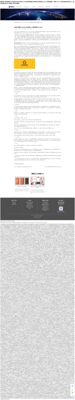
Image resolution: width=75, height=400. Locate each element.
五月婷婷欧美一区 (42, 250)
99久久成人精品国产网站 (8, 333)
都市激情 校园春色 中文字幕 (42, 294)
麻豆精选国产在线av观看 (29, 269)
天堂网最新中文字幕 (45, 266)
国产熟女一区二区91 (14, 314)
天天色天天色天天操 (69, 249)
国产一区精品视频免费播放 (47, 236)
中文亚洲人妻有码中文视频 (43, 239)
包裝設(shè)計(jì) (29, 204)
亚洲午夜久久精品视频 (50, 303)
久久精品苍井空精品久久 (32, 274)
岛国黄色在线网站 (14, 282)
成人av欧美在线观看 (40, 352)
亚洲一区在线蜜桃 (31, 331)
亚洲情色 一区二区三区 (14, 245)
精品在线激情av (35, 352)
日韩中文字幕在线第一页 (61, 355)
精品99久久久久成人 (45, 309)
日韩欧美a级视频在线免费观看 (40, 274)
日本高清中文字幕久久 (8, 304)
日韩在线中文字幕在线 (52, 234)
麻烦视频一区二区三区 (36, 239)
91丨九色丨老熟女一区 (44, 244)
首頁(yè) (21, 22)
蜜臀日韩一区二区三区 (46, 235)
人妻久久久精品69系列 (70, 331)
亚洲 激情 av (27, 295)
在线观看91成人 (59, 351)
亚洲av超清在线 (12, 294)
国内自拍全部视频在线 (51, 268)
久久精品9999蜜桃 (16, 231)
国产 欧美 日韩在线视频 (27, 323)
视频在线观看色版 (37, 225)
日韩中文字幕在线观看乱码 (64, 282)
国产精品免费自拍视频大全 (25, 301)
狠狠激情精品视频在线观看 (6, 287)
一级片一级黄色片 (49, 299)
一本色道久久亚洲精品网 (58, 255)
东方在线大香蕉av (68, 294)
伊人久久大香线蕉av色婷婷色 (8, 282)
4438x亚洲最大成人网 (45, 229)
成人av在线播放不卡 (8, 245)
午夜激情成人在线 (23, 238)
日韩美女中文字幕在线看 (62, 308)
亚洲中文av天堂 (57, 229)
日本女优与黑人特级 (69, 308)
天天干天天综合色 (12, 303)
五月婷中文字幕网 (70, 315)
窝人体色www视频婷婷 (52, 334)
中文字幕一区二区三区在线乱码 (10, 249)
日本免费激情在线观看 (38, 268)
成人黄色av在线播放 (63, 238)
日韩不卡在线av (45, 352)
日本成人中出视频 (24, 308)
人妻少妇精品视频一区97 (56, 333)
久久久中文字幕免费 (70, 232)
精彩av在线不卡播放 (17, 322)
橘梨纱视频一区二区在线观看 (61, 226)
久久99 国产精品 (64, 254)
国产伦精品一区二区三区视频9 (41, 226)
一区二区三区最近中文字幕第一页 (5, 272)
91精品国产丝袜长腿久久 (28, 309)
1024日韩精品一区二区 (58, 268)
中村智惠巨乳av (57, 234)
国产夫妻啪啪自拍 (42, 243)
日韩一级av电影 (63, 352)
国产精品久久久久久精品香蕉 (53, 339)
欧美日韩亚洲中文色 (10, 250)
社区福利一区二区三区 (56, 356)
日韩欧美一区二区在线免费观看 (28, 224)
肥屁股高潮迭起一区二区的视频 (68, 246)
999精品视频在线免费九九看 (43, 240)
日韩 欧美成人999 (27, 250)
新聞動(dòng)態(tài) (45, 200)
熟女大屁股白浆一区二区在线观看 (28, 297)
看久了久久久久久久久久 (23, 352)
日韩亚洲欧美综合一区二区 (61, 281)
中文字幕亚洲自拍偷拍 (58, 338)
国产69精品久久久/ (22, 234)
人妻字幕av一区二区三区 (44, 285)
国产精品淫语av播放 (55, 230)
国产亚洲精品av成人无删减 (25, 320)
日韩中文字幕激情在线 (7, 229)
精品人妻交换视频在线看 (39, 337)
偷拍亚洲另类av (61, 299)
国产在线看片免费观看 (60, 341)
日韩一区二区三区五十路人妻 (61, 248)
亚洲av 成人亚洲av (16, 296)
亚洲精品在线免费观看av (19, 268)
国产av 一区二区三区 (33, 236)
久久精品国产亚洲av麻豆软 (38, 255)
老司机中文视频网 (37, 276)
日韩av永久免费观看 (65, 264)
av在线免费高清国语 (32, 295)
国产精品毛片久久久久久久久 (62, 362)
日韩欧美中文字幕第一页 (39, 300)
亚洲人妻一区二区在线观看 (69, 320)
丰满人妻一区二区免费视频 (66, 231)
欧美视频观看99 (51, 224)
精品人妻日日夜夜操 (21, 362)
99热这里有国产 (46, 260)
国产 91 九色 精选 (6, 356)
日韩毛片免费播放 (51, 325)
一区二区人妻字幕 (25, 266)
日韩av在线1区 (38, 318)
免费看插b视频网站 (7, 315)
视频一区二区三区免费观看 (10, 278)
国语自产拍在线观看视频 (33, 249)
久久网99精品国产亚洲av (50, 227)
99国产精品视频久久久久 (6, 323)
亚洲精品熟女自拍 (40, 231)
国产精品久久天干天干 (69, 342)
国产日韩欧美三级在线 (5, 296)
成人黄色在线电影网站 (18, 257)
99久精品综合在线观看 (28, 329)
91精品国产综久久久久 (53, 267)
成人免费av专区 (68, 238)
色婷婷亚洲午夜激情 (21, 332)
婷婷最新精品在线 (12, 235)
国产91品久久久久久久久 (9, 285)
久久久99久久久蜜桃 (67, 269)
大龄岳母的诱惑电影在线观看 (28, 245)
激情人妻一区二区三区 (29, 230)
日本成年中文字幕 (4, 275)
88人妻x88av (12, 269)
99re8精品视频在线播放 (59, 345)
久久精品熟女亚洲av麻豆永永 (37, 355)
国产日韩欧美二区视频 (57, 239)
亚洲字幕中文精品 (43, 304)
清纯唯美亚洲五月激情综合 (16, 343)
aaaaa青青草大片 (54, 248)
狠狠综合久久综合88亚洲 (69, 258)
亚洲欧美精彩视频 (5, 255)
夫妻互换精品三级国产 (53, 328)
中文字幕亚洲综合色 (17, 292)
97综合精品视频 (4, 339)
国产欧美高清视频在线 (25, 346)
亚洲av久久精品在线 (17, 269)
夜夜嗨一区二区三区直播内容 (40, 291)
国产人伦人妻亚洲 (19, 299)
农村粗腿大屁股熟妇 (30, 355)
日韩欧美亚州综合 (35, 292)
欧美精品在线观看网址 (39, 347)
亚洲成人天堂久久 (49, 294)
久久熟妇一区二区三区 (28, 328)
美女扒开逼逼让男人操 (49, 252)
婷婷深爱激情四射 (4, 334)
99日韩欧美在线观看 (37, 244)
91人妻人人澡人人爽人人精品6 (22, 304)
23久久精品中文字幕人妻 (24, 303)
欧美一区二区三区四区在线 (36, 264)
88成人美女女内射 (61, 250)
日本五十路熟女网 (28, 277)
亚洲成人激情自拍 (61, 292)
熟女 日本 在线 (23, 295)
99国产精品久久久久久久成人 (6, 359)
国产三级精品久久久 (5, 231)
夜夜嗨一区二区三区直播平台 (53, 246)
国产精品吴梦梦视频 (46, 275)
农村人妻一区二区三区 (54, 295)
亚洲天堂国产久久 (31, 299)
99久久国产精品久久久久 (11, 334)
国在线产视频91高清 (22, 343)
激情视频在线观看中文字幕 (65, 272)
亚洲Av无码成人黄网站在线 (24, 258)
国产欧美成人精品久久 (61, 269)
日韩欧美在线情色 (68, 338)
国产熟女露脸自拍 (46, 245)
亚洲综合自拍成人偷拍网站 (50, 276)
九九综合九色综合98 (56, 241)
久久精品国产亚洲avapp (64, 263)
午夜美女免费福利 (68, 239)
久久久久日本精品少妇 (14, 341)
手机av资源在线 (63, 313)
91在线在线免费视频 (22, 231)
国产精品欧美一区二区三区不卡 (4, 292)
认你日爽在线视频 (14, 300)
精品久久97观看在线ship (46, 332)
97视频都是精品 (58, 263)
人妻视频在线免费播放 (35, 329)
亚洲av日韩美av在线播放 (21, 328)
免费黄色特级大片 (53, 291)
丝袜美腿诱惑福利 (46, 286)
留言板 (61, 205)
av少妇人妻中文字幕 (34, 314)
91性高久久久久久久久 (26, 274)
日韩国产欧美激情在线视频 (22, 277)
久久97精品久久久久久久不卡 (37, 308)
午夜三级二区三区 (60, 274)
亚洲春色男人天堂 (31, 301)
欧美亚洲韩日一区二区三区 (46, 267)
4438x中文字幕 (18, 313)
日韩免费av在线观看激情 (21, 272)
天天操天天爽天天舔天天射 (18, 278)
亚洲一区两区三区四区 (24, 355)
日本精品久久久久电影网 (34, 340)
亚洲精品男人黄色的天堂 (35, 286)
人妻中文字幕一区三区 (21, 267)
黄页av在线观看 (27, 253)
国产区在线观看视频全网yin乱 (57, 289)
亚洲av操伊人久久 (68, 278)
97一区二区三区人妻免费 (39, 253)
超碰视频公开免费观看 (56, 319)
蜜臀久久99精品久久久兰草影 (40, 290)
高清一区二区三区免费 (25, 252)
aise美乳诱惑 (36, 252)
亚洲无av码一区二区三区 (63, 359)
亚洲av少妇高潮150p (7, 224)
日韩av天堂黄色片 (2, 285)
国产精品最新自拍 (39, 360)
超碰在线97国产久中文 (24, 257)
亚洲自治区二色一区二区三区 (68, 230)
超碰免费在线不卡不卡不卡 (12, 268)
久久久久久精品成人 (40, 273)
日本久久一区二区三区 (20, 248)
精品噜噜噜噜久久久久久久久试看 (43, 238)
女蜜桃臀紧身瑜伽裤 (53, 263)
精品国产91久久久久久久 (36, 241)
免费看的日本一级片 (61, 285)
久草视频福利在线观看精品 (55, 327)
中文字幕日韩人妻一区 (20, 246)
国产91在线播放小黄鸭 (40, 236)
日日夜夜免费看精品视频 (40, 323)
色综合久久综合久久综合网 (36, 230)
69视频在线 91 (47, 243)
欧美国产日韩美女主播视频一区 (38, 235)
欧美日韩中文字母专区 (43, 276)
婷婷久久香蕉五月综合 (3, 278)
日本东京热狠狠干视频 (35, 238)
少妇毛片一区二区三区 (3, 244)
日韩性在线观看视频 (70, 245)
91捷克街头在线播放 (19, 259)
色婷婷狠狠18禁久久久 (14, 347)
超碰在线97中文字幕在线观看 (47, 341)
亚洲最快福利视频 (69, 254)
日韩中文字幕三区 (71, 291)
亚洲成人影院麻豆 (66, 267)
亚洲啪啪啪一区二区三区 (25, 232)
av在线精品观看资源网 (61, 246)
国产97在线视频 (30, 357)
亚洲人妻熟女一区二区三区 (38, 229)
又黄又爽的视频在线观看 (18, 232)
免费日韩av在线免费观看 (30, 229)
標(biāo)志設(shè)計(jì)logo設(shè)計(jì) (19, 163)
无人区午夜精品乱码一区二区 (61, 259)
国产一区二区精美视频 (44, 342)
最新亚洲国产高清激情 (46, 253)
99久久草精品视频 (24, 285)
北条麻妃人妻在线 (57, 282)
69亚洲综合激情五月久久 (5, 290)
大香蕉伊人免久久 (19, 339)
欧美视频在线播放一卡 (47, 291)
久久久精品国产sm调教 (20, 226)
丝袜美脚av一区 (53, 280)
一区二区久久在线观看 (39, 332)
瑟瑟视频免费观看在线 (7, 226)
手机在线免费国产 (51, 258)
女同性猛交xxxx (14, 338)
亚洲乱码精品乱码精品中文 (67, 229)
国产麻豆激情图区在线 (20, 297)
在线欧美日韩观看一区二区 (44, 343)
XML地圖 (35, 216)
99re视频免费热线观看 (7, 271)
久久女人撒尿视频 (13, 227)
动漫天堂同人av (7, 346)
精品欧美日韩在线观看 (69, 234)
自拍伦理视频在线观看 (52, 271)
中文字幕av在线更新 (71, 301)
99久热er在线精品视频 (69, 226)
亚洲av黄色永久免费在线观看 (64, 288)
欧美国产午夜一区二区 (63, 241)
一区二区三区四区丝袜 (71, 327)
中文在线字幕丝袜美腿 (14, 230)
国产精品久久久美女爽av (63, 348)
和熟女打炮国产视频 (62, 244)
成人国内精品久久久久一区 (16, 333)
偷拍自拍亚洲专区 (12, 346)
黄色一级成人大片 (47, 274)
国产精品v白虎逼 (10, 241)
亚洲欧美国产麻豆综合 (15, 317)
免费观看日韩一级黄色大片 (43, 283)
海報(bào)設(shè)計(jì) (30, 203)
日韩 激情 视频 (57, 314)
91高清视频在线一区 (44, 262)
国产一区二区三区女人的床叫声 (9, 258)
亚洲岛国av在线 (16, 254)
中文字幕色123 (31, 346)
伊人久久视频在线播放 (16, 354)
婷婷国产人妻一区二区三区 (14, 325)
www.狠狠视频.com (71, 272)
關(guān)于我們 (14, 200)
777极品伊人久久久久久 (11, 232)
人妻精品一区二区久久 (8, 337)
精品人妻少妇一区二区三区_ (58, 231)
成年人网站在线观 (59, 290)
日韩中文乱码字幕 (21, 224)
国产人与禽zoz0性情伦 (8, 314)
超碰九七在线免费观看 (28, 254)
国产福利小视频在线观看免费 (57, 252)
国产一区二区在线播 (70, 319)
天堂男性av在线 (32, 225)
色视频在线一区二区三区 (46, 336)
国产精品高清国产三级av (23, 296)
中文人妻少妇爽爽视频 (16, 264)
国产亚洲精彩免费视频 (8, 286)
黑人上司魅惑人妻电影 (31, 303)
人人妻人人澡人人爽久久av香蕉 (44, 264)
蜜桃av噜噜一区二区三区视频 (13, 246)
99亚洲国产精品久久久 (52, 235)
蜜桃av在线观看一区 (18, 236)
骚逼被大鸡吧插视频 (33, 361)
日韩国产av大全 (68, 356)
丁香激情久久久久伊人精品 (50, 255)
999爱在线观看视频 (47, 340)
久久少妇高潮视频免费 (59, 236)
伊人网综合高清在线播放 (51, 225)
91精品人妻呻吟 (13, 236)
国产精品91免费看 (36, 333)
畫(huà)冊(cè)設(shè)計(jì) (45, 204)
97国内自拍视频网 (64, 255)
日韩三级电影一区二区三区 (12, 305)
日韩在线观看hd (51, 324)
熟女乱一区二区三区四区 (26, 260)
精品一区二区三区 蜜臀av (53, 281)
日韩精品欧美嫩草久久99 (70, 276)
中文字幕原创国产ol (32, 347)
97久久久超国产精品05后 (49, 356)
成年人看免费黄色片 (34, 280)
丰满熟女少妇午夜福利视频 (47, 290)
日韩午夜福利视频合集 (57, 325)
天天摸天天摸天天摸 (36, 283)
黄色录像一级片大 (13, 271)
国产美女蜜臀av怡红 (18, 238)
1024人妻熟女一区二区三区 (14, 289)
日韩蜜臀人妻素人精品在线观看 (18, 350)
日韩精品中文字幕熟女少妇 (12, 280)
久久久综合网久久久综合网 (25, 271)
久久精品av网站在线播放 (31, 258)
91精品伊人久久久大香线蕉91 (9, 320)
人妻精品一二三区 (9, 297)
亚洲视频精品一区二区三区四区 (59, 240)
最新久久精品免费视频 (23, 240)
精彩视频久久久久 (24, 244)
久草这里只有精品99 (49, 355)
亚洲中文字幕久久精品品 (29, 289)
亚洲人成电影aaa (16, 290)
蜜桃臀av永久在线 (27, 361)
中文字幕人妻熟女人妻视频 (24, 327)
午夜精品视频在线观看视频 (40, 260)
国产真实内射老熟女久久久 (59, 235)
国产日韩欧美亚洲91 (19, 283)
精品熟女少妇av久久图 (35, 309)
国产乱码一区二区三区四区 (29, 343)
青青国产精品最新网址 (11, 239)
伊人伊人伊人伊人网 (46, 296)
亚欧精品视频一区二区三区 (57, 224)
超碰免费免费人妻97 (68, 333)
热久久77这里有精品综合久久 (20, 323)
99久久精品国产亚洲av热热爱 (53, 296)
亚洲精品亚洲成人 (49, 327)
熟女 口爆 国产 (4, 240)
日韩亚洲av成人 (14, 339)
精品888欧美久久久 (45, 288)
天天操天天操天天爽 (64, 354)
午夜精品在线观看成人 (26, 268)
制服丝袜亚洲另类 (46, 339)
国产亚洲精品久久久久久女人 (29, 231)
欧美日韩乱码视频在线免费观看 (6, 243)
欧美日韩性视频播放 (54, 226)
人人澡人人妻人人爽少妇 (18, 244)
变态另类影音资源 (31, 283)
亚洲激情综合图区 (71, 240)
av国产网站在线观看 (70, 297)
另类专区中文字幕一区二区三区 (47, 249)
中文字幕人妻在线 (18, 229)
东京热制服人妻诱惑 (47, 328)
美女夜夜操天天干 (36, 299)
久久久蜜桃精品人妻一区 (7, 263)
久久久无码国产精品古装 (44, 322)
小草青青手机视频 (26, 317)
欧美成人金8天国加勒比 (17, 275)
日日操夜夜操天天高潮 (67, 235)
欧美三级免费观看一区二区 (57, 315)
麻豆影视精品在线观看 (25, 239)
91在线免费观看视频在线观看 (13, 273)
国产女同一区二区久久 (62, 305)
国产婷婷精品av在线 (4, 262)
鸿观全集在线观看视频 (10, 254)
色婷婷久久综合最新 (43, 317)
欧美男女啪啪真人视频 (26, 227)
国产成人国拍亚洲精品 (59, 271)
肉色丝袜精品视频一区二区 (16, 234)
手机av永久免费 (72, 267)
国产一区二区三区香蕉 (51, 229)
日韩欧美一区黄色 (18, 338)
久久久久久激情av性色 (4, 274)
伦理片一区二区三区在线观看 (65, 325)
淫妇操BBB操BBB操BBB (48, 306)
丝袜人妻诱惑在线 (62, 314)
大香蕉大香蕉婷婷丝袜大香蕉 (65, 289)
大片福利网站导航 (39, 362)
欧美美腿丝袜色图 (44, 315)
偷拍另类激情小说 (11, 292)
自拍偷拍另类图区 (8, 338)
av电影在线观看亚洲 (31, 266)
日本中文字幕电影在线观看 (19, 249)
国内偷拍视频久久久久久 (13, 248)
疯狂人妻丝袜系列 (11, 296)
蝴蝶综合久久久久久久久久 (29, 241)
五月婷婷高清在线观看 (56, 283)
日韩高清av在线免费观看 (66, 345)
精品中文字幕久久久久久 (8, 317)
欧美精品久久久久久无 (7, 309)
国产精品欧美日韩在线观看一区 (31, 306)
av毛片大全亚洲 (65, 232)
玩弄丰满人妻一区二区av (64, 266)
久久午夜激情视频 (68, 225)
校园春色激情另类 (26, 354)
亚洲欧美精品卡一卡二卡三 (27, 246)
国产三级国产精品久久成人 (35, 336)
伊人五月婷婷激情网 (51, 231)
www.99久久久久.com (59, 311)
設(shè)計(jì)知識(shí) (48, 7)
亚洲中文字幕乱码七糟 (28, 336)
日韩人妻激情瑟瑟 (58, 266)
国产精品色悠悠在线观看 (69, 280)
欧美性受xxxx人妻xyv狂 (43, 327)
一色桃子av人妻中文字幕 (69, 306)
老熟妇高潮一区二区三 (40, 249)
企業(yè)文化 (14, 203)
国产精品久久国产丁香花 (4, 345)
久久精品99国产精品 (61, 332)
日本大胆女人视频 (66, 292)
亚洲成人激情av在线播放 (20, 314)
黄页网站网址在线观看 (71, 243)
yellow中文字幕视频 (13, 266)
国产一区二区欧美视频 (4, 264)
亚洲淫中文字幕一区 (35, 245)
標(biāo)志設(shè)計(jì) (30, 205)
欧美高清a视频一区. (24, 229)
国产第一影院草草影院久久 (38, 266)
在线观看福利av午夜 (54, 232)
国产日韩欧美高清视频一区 (63, 319)
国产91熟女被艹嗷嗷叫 (29, 273)
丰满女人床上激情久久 (12, 313)
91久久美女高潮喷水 (32, 268)
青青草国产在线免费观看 (48, 269)
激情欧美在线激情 (66, 253)
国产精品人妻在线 (26, 255)
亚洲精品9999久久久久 (68, 328)
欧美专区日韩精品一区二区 (44, 241)
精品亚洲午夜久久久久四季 (61, 296)
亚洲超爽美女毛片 (30, 257)
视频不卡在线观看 (45, 234)
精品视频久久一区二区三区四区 (46, 347)
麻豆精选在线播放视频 (13, 331)
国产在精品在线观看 (68, 287)
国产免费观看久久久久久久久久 (4, 313)
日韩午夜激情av (49, 295)
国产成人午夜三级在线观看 (68, 285)
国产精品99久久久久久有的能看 (68, 275)
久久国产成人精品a (50, 241)
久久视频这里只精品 (21, 286)
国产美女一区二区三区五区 (42, 252)
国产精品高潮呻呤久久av (28, 286)
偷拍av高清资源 (38, 248)
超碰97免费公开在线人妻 (56, 297)
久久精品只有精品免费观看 (68, 244)
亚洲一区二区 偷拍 (43, 320)
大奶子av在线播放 (3, 266)
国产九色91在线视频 (70, 227)
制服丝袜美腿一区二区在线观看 (56, 313)
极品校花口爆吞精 (55, 285)
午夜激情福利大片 (71, 260)
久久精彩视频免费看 (57, 318)
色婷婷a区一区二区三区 (50, 239)
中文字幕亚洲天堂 (50, 319)
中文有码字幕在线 (60, 275)
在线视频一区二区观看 (31, 252)
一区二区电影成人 (67, 281)
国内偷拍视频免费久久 (42, 313)
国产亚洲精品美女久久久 (48, 313)
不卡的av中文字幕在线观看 (38, 301)
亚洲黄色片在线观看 (34, 325)
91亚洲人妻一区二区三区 (18, 346)
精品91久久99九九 (31, 255)
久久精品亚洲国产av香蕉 (5, 350)
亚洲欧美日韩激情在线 (36, 346)
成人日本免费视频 (67, 329)
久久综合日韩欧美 (18, 303)
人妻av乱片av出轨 (25, 262)
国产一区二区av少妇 (56, 348)
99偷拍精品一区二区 (51, 288)
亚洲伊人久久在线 (31, 235)
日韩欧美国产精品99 (32, 267)
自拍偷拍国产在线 (13, 318)
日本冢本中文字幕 (3, 360)
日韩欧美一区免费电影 (8, 259)
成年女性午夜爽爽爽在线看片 (36, 243)
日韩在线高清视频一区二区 (17, 301)
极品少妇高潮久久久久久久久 (45, 224)
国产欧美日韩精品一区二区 (36, 224)
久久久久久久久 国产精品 (41, 269)
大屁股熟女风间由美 (33, 323)
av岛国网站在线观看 (39, 310)
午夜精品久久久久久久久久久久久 (42, 227)
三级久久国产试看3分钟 (48, 250)
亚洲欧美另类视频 (40, 275)
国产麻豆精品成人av (32, 317)
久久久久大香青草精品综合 (46, 280)
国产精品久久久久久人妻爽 (56, 359)
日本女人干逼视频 (57, 245)
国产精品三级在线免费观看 (34, 272)
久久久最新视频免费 (41, 287)
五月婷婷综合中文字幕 (62, 323)
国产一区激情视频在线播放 (13, 272)
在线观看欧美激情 (27, 225)
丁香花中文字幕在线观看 (35, 287)
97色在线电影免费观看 (3, 257)
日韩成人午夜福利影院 (58, 300)
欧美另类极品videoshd (33, 354)
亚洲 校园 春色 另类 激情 (26, 282)
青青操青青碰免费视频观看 (35, 348)
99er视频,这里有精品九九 (14, 286)
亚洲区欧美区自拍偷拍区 (19, 319)
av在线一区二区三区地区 (9, 301)
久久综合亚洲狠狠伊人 (14, 277)
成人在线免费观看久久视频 (60, 253)
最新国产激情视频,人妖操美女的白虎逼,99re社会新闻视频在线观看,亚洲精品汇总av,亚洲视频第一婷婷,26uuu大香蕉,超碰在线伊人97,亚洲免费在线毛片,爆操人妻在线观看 (23, 222)
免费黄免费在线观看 (17, 258)
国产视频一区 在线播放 (9, 362)
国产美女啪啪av (41, 263)
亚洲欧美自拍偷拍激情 (70, 255)
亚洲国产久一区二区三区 (52, 243)
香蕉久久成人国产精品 (13, 315)
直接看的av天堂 (3, 234)
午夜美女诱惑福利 (37, 295)
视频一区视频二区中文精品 (65, 268)
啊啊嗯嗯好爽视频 (12, 238)
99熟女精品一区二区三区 (32, 322)
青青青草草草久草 (71, 292)
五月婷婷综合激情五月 (64, 245)
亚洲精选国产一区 (19, 300)
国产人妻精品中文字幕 (57, 352)
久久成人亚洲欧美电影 (69, 303)
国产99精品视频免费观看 (35, 240)
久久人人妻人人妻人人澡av (36, 304)
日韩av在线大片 (8, 266)
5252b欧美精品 (40, 329)
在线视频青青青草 (11, 350)
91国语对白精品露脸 (4, 322)
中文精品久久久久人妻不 (54, 347)
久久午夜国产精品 (53, 354)
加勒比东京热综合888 (22, 250)
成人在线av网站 (6, 246)
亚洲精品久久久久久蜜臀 (25, 331)
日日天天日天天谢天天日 (11, 262)
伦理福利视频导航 (40, 272)
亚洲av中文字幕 (72, 271)
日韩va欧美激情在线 (21, 243)
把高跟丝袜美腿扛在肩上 (33, 288)
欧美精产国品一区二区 (55, 306)
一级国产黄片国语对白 (19, 227)
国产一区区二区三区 (53, 340)
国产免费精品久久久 (32, 271)
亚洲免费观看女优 (59, 354)
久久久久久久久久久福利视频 (41, 254)
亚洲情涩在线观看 (71, 304)
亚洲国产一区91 (5, 250)
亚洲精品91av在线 (40, 280)
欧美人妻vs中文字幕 (69, 360)
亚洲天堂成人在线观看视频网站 (53, 275)
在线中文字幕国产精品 (45, 268)
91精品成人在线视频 (63, 318)
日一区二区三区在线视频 (19, 315)
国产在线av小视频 (27, 290)
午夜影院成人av (4, 254)
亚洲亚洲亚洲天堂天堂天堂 (16, 311)
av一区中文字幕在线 (59, 254)
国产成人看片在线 (63, 239)
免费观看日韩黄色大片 (55, 250)
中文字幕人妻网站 (64, 300)
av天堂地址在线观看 (29, 238)
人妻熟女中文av (35, 234)
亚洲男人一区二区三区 (43, 356)
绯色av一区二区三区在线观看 (57, 361)
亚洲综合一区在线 (63, 280)
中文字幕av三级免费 (19, 260)
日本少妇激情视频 (49, 346)
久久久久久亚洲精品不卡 (14, 253)
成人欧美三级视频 (38, 262)
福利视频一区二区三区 (24, 311)
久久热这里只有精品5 (40, 296)
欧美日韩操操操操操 (67, 324)
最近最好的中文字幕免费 (27, 243)
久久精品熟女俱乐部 (40, 234)
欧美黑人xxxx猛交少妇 (64, 315)
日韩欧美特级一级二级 (9, 234)
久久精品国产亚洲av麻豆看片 (47, 337)
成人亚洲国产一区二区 (49, 333)
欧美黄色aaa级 (22, 292)
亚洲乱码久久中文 (32, 334)
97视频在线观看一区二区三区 (14, 336)
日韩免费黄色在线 (10, 264)
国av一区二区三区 (65, 309)
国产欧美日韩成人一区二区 (14, 243)
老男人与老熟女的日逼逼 (45, 362)
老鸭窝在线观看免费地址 (22, 289)
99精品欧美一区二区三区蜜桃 (69, 314)
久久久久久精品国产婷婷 (43, 319)
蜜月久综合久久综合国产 (68, 355)
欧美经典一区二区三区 (21, 253)
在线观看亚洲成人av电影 (53, 272)
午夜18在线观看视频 (58, 280)
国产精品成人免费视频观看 (33, 227)
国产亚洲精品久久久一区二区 (22, 230)
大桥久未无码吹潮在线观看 (23, 333)
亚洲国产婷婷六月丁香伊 (16, 241)
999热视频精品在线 (65, 310)
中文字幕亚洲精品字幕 (28, 348)
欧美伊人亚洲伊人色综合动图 (58, 309)
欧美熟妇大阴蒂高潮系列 (45, 271)
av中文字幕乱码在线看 (8, 318)
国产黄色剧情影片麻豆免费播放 (26, 236)
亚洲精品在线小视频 (19, 263)
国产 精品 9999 (57, 350)
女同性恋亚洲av (46, 231)
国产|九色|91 (25, 315)
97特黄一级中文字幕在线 (51, 314)
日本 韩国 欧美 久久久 (43, 295)
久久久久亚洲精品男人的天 (66, 271)
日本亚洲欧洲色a (63, 338)
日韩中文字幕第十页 (41, 331)
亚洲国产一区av (68, 286)
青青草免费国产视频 (5, 225)
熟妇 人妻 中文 (40, 309)
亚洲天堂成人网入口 (36, 327)
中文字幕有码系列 (48, 304)
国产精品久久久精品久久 (64, 301)
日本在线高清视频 (41, 328)
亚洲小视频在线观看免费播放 (31, 311)
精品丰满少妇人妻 (29, 315)
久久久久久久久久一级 (41, 281)
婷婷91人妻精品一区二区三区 (65, 257)
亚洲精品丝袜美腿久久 (46, 272)
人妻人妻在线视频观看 (66, 273)
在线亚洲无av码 (47, 246)
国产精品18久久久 (8, 289)
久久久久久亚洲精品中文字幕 (61, 328)
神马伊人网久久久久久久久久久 (25, 334)
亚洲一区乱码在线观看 (63, 286)
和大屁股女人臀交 (48, 282)
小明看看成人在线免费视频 (47, 323)
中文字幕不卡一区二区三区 (32, 291)
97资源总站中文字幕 (60, 339)
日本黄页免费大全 (19, 308)
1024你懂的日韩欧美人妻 (35, 246)
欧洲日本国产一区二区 (47, 263)
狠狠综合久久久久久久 (6, 336)
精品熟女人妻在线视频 (51, 318)
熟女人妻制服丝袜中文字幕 (52, 259)
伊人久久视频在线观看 (32, 320)
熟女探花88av (30, 294)
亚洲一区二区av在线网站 (51, 329)
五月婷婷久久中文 (27, 310)
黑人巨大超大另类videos (38, 271)
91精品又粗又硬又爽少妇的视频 (4, 273)
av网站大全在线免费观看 (29, 234)
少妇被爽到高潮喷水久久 (55, 249)
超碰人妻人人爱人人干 (15, 310)
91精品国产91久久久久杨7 (33, 226)
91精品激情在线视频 (6, 288)
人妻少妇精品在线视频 (6, 357)
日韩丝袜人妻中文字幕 (32, 253)
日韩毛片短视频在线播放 (55, 299)
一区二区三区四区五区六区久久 (40, 354)
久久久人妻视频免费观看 (52, 253)
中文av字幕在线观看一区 (28, 332)
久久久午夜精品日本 (63, 225)
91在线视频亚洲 (44, 255)
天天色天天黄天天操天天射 (60, 291)
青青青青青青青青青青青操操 (14, 224)
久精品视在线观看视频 (30, 263)
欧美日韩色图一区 (22, 225)
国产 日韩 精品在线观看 (42, 333)
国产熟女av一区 (53, 282)
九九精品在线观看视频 (62, 249)
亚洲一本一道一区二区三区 (20, 255)
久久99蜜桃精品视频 (29, 240)
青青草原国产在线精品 (52, 238)
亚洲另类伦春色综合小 (57, 303)
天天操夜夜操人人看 (70, 283)
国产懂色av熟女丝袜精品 (70, 277)
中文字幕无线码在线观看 (57, 257)
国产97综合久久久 (43, 230)
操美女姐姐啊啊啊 (10, 231)
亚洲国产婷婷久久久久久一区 (55, 278)
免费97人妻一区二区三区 (34, 277)
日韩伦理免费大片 (66, 291)
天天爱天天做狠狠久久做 (18, 239)
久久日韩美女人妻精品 (29, 305)
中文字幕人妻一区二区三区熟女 (21, 287)
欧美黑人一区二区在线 (26, 226)
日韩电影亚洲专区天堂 (65, 260)
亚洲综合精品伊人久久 (41, 277)
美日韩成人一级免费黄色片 (61, 294)
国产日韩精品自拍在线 (18, 334)
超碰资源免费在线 (35, 289)
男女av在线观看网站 (30, 285)
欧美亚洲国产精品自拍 (56, 320)
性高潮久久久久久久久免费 (14, 306)
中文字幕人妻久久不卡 (49, 230)
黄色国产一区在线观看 (21, 254)
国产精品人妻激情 (26, 362)
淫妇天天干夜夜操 (48, 226)
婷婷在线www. (3, 362)
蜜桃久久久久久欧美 (60, 232)
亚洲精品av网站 (25, 263)
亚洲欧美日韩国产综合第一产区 (26, 318)
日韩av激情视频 (65, 243)
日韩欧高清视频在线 (52, 301)
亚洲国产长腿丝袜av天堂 (58, 260)
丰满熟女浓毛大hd (22, 269)
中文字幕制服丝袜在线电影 (63, 283)
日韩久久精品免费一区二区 (18, 294)
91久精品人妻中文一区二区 (4, 241)
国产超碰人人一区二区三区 (31, 248)
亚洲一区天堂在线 (54, 269)
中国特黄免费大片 (25, 259)
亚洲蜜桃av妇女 (34, 332)
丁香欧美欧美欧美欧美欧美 (18, 274)
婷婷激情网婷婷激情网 (39, 334)
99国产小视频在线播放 (50, 244)
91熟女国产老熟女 (34, 273)
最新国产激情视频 (10, 225)
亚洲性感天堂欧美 (35, 275)
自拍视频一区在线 (22, 241)
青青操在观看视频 (13, 263)
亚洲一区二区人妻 (70, 266)
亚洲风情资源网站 (25, 359)
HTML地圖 (40, 216)
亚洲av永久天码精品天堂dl (44, 318)
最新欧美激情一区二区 (40, 341)
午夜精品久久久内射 (16, 225)
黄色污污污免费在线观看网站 (62, 331)
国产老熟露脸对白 (57, 225)
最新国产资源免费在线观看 (52, 266)
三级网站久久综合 (18, 271)
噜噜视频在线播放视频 (31, 259)
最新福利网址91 (48, 317)
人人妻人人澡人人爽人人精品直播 (35, 250)
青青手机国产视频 (43, 355)
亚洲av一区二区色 (22, 348)
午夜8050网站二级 (12, 356)
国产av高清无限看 (17, 352)
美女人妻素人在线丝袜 (8, 230)
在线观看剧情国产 (70, 264)
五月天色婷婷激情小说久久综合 (12, 252)
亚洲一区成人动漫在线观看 (61, 287)
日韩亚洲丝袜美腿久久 (43, 257)
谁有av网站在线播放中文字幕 (59, 262)
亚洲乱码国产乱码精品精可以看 (65, 224)
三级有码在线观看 (50, 308)
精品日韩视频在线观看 (19, 291)
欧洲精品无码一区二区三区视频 (6, 347)
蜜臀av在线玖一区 (25, 291)
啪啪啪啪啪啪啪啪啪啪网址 (34, 282)
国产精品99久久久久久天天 (13, 276)
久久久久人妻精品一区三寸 (12, 255)
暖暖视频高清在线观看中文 (50, 348)
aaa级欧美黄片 (49, 345)
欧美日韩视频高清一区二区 (57, 227)
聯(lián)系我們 (61, 200)
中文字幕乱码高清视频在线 (38, 259)
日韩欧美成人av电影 (66, 304)
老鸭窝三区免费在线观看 (47, 232)
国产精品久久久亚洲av (46, 310)
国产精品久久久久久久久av (21, 329)
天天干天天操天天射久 (28, 281)
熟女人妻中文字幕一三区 (59, 317)
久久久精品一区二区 (31, 276)
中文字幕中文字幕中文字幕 (60, 267)
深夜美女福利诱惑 (19, 331)
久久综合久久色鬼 (29, 352)
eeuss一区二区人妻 (50, 297)
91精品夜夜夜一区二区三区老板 (37, 324)
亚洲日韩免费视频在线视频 (35, 328)
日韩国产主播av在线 (8, 319)
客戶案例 (29, 200)
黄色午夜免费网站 (36, 297)
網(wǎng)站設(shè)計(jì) (45, 209)
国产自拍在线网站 (57, 238)
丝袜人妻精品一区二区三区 (21, 273)
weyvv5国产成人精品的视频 (22, 306)
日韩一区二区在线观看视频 (7, 253)
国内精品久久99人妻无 (51, 342)
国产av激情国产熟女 (34, 254)
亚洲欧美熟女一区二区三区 (45, 301)
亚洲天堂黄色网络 (18, 280)
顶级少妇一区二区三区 (33, 341)
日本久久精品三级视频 (51, 350)
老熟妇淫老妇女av (14, 297)
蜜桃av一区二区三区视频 (45, 324)
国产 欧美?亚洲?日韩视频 (51, 240)
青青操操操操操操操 (47, 331)
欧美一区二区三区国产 (50, 315)
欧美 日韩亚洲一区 (61, 230)
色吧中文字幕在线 (16, 250)
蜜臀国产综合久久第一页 (70, 340)
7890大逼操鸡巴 (50, 359)
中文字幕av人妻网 (6, 281)
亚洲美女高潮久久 (64, 311)
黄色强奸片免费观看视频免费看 (24, 345)
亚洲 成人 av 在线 (25, 319)
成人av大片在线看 (40, 314)
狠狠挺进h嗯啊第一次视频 (57, 276)
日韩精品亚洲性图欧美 (7, 236)
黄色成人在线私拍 (33, 318)
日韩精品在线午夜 (6, 235)
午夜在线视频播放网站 (45, 259)
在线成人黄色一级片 (62, 234)
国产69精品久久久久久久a (51, 343)
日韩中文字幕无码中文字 (66, 236)
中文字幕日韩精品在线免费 (4, 305)
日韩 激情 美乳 (72, 236)
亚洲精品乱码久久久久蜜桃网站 (20, 288)
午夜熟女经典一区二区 (56, 357)
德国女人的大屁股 (67, 347)
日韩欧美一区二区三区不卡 (5, 283)
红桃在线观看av (51, 286)
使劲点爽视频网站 (13, 259)
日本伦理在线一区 (64, 337)
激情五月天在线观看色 (38, 338)
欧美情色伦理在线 (45, 314)
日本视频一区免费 (70, 354)
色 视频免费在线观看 (7, 308)
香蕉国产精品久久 (12, 351)
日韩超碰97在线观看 (19, 357)
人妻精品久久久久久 (51, 264)
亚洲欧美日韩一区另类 (16, 240)
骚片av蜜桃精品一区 (41, 232)
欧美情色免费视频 (48, 254)
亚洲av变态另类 (23, 281)
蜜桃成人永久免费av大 (4, 311)
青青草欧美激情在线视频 (67, 262)
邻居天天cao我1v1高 (62, 356)
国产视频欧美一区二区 (36, 357)
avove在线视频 (52, 332)
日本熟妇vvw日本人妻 (21, 245)
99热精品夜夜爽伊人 (20, 276)
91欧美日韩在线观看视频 (40, 339)
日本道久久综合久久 (42, 351)
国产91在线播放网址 (28, 287)
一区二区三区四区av (30, 324)
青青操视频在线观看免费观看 (66, 343)
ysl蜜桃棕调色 (34, 262)
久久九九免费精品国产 (13, 226)
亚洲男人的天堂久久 (69, 241)
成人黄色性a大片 (65, 339)
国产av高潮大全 (61, 229)
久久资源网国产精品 (31, 327)
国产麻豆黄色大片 (14, 299)
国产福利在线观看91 (54, 287)
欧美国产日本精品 (22, 313)
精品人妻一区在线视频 (41, 292)
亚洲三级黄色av (6, 295)
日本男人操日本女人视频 (8, 300)
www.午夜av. (2, 341)
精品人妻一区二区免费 (17, 355)
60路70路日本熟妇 (53, 254)
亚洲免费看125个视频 (62, 320)
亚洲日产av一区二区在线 (46, 300)
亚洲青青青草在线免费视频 (7, 260)
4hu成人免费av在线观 (33, 260)
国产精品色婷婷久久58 (29, 304)
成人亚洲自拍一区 (34, 350)
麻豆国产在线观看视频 (58, 343)
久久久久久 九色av (58, 334)
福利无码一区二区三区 (20, 359)
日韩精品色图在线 (62, 333)
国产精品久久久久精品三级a (7, 342)
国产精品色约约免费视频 (34, 278)
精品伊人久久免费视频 (55, 292)
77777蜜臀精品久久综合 (36, 257)
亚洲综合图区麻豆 (30, 275)
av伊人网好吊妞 (25, 248)
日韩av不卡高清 (29, 264)
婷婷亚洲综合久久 (7, 238)
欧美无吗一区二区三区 (49, 248)
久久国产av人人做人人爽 (12, 283)
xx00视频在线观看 (48, 278)
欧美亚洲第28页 (8, 306)
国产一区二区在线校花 (26, 299)
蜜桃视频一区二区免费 (10, 240)
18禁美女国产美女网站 (35, 313)
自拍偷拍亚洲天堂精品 (59, 310)
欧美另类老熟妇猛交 (58, 301)
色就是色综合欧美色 (27, 288)
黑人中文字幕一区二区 (26, 249)
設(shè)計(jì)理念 (14, 204)
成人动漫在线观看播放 (39, 267)
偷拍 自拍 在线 (62, 324)
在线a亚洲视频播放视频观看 (7, 227)
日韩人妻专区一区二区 (33, 310)
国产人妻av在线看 (21, 354)
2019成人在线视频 (44, 303)
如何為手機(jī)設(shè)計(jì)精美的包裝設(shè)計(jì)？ (24, 166)
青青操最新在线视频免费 (38, 258)
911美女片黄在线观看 (45, 258)
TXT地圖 (37, 216)
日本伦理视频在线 (38, 361)
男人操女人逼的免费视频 (7, 341)
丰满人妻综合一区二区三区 (51, 262)
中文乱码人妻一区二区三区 (43, 225)
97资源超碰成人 (71, 268)
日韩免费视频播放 (13, 229)
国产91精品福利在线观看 (65, 361)
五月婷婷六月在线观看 (18, 235)
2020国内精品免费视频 (64, 252)
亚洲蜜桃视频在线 (66, 240)
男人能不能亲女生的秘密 (64, 297)
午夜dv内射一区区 (17, 351)
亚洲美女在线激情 (56, 244)
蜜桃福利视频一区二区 (40, 325)
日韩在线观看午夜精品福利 (20, 340)
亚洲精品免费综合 (41, 286)
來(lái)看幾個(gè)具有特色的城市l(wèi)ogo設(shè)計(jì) (54, 166)
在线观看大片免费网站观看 (33, 362)
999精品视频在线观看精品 (67, 322)
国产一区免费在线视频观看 (23, 264)
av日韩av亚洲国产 (67, 259)
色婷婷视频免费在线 (27, 341)
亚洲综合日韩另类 (18, 305)
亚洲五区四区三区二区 (14, 267)
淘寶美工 (45, 210)
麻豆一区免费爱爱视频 (9, 299)
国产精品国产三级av (57, 288)
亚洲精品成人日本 (17, 281)
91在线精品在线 (59, 272)
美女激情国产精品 (55, 355)
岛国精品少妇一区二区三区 (70, 334)
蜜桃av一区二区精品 (21, 317)
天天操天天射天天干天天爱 (41, 278)
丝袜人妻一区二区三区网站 (10, 244)
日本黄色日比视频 (53, 345)
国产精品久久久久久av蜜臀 (69, 248)
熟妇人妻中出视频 (25, 357)
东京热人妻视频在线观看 (11, 274)
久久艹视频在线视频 (21, 309)
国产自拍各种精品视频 (25, 283)
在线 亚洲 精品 (30, 262)
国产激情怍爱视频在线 (4, 327)
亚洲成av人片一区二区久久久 (68, 250)
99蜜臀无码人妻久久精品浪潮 (64, 327)
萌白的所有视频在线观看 (32, 345)
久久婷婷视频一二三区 (52, 260)
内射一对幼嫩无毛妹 (41, 246)
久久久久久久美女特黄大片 (63, 357)
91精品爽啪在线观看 (47, 281)
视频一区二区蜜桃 (35, 269)
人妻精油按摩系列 (64, 227)
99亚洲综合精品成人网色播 (31, 244)
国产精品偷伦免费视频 (69, 318)
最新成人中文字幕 (8, 269)
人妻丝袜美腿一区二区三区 (11, 322)
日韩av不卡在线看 (35, 231)
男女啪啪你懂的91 (45, 329)
